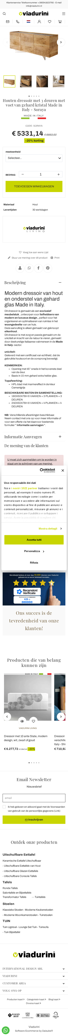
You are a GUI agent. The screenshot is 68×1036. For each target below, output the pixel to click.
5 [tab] (42, 765)
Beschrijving (15, 282)
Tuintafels (40, 897)
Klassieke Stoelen (13, 909)
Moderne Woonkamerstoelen (20, 915)
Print (56, 257)
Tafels (7, 882)
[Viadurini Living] (34, 229)
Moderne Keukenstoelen (39, 909)
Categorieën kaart (36, 999)
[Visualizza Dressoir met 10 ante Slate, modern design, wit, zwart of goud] (22, 721)
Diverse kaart (33, 1003)
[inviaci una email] (7, 22)
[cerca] (4, 14)
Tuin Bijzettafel (12, 932)
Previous (7, 42)
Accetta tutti (34, 539)
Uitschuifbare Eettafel (19, 854)
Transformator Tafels (14, 897)
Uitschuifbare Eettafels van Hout (22, 865)
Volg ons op (12, 990)
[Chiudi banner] (63, 470)
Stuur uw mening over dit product (29, 257)
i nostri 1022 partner (24, 488)
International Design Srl (23, 968)
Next (61, 42)
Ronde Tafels (10, 888)
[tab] (34, 282)
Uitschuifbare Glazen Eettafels (21, 871)
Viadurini (10, 976)
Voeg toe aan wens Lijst (35, 252)
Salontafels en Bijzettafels (17, 892)
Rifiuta (34, 562)
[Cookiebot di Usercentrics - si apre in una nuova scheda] (41, 470)
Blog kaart (53, 999)
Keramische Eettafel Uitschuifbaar (22, 860)
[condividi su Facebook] (38, 268)
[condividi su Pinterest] (47, 268)
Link (57, 811)
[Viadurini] (33, 13)
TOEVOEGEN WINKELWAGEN (34, 186)
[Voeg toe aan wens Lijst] (33, 721)
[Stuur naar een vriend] (20, 268)
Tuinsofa (43, 927)
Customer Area (14, 983)
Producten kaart (15, 999)
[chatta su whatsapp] (6, 1030)
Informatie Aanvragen (23, 436)
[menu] (63, 14)
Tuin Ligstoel (10, 927)
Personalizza (32, 551)
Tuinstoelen (45, 915)
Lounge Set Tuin (28, 927)
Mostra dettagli (48, 528)
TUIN (6, 921)
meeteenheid (13, 151)
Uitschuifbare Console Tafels (20, 876)
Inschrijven (35, 819)
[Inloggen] (39, 22)
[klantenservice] (18, 22)
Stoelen (8, 904)
